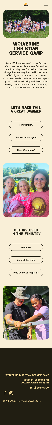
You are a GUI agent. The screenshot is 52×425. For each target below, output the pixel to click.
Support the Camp (26, 260)
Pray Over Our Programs (26, 272)
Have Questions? (26, 150)
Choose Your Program (26, 137)
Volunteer (26, 247)
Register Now (26, 124)
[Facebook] (5, 393)
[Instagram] (11, 393)
